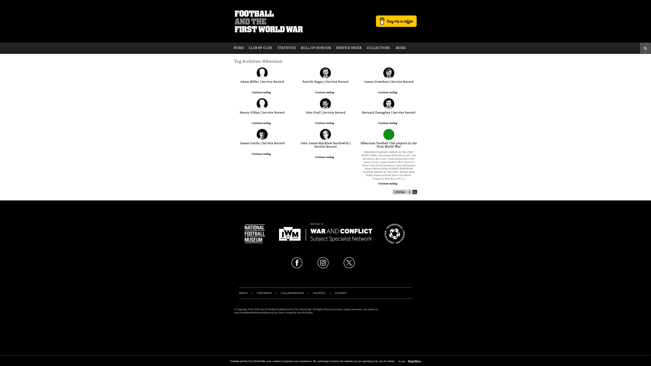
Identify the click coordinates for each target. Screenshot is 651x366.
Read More (414, 361)
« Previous (399, 192)
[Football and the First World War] (325, 21)
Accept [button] (401, 361)
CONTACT (341, 293)
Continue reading (261, 92)
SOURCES (319, 293)
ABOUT (243, 293)
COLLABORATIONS (292, 293)
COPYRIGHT (264, 293)
